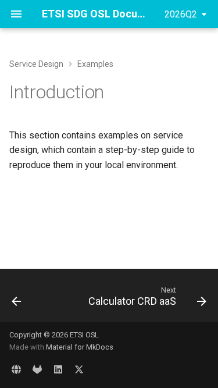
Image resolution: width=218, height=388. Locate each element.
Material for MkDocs (79, 347)
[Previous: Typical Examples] (16, 299)
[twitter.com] (79, 369)
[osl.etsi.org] (16, 369)
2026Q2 (181, 14)
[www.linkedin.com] (58, 369)
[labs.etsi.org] (37, 369)
